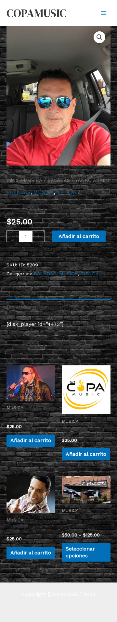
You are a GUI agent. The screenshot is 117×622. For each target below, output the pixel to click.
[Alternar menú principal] (103, 13)
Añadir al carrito (78, 236)
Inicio (12, 180)
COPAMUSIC (36, 13)
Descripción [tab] (21, 306)
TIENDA (66, 192)
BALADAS (58, 180)
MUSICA (33, 180)
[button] (99, 37)
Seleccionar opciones (80, 552)
